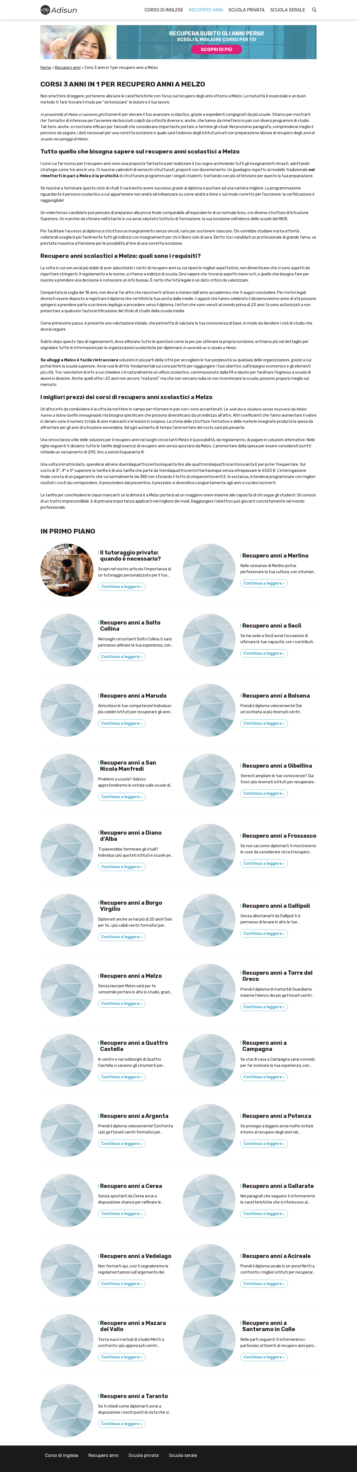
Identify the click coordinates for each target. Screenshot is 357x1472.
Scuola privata (246, 10)
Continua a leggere (122, 586)
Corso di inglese (163, 10)
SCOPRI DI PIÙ (216, 49)
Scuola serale (287, 10)
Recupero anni (206, 10)
